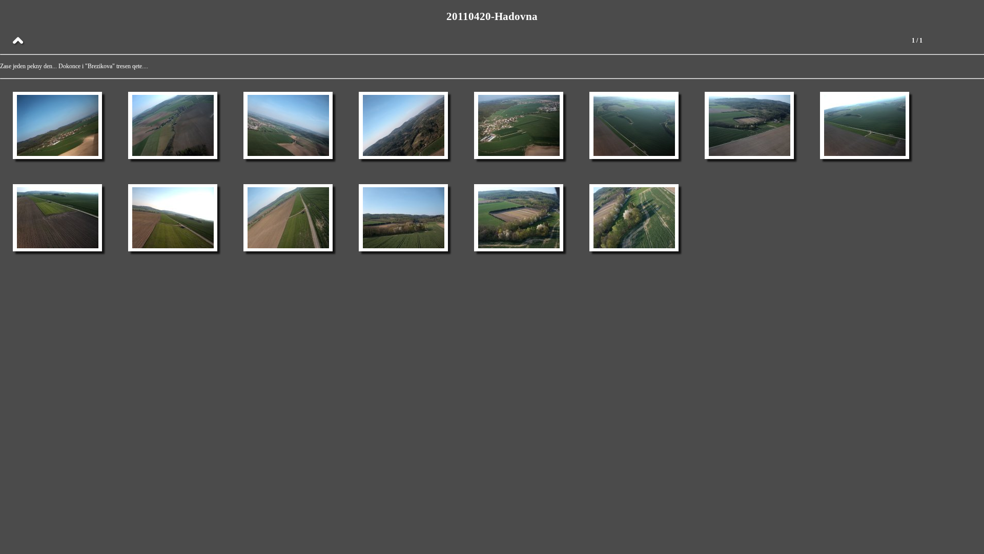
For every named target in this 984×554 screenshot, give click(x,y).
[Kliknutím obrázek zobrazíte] (57, 125)
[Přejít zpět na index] (18, 41)
